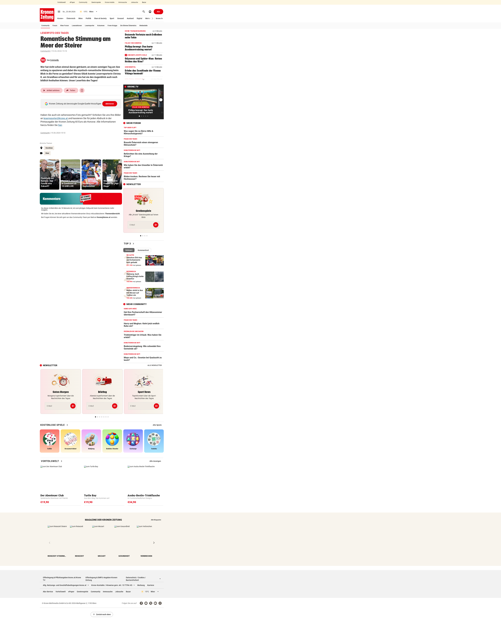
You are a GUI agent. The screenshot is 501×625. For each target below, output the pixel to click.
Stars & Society (100, 18)
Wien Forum (64, 25)
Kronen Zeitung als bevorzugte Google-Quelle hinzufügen (81, 103)
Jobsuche (134, 2)
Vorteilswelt (61, 2)
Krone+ (60, 18)
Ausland (130, 18)
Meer (47, 153)
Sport (112, 18)
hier (60, 125)
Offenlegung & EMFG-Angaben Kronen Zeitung (101, 578)
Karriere (150, 585)
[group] (49, 174)
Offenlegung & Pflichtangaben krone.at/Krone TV (62, 578)
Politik (88, 18)
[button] (152, 18)
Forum (55, 25)
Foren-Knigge (112, 25)
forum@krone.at (103, 217)
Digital (139, 18)
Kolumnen (101, 25)
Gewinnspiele (96, 2)
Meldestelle (143, 25)
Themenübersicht (112, 214)
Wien (80, 18)
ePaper (72, 2)
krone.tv (159, 18)
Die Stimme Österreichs (128, 25)
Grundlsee (49, 148)
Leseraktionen (77, 25)
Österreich (71, 18)
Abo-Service (48, 592)
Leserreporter (89, 25)
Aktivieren (109, 104)
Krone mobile (109, 2)
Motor (147, 18)
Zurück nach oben (102, 614)
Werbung (141, 585)
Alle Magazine (156, 520)
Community (83, 2)
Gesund (120, 18)
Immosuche (122, 2)
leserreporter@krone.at (56, 118)
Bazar (144, 2)
